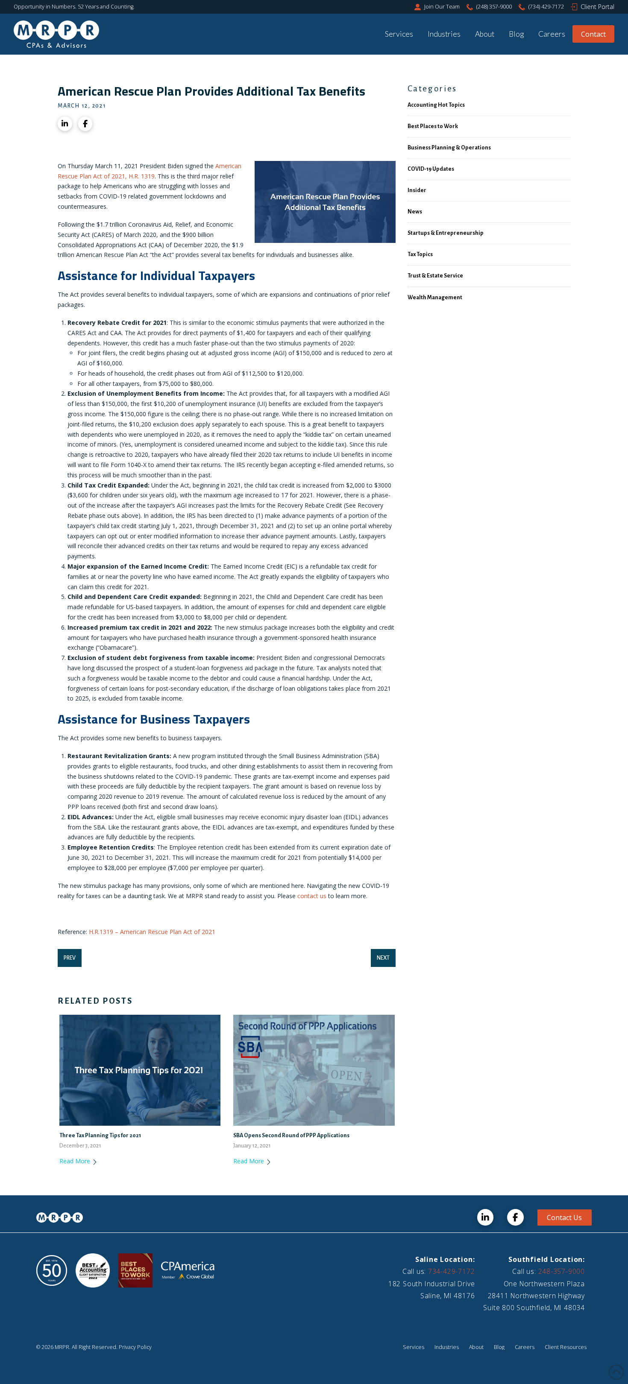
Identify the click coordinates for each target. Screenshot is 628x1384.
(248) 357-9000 (494, 6)
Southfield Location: (546, 1259)
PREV (70, 958)
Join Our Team (442, 6)
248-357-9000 (561, 1271)
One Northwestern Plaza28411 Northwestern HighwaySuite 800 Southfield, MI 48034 (534, 1296)
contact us (311, 896)
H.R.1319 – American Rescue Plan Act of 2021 (152, 932)
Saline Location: (445, 1259)
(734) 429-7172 (546, 6)
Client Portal (597, 7)
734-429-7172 (451, 1271)
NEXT (383, 958)
